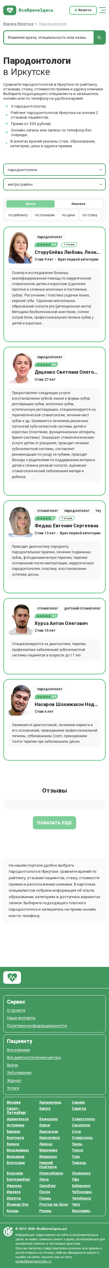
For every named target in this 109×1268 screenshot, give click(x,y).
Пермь (45, 1198)
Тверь (77, 1144)
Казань (13, 1211)
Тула (76, 1157)
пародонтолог (49, 237)
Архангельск (18, 1119)
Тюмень (79, 1163)
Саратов (79, 1109)
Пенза (44, 1192)
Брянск (13, 1144)
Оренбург (47, 1186)
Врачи (30, 204)
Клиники (78, 204)
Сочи (76, 1132)
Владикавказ (18, 1150)
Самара (78, 1102)
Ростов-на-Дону (53, 1204)
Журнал (14, 1080)
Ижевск (14, 1192)
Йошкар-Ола (17, 1204)
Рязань (45, 1211)
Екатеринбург (18, 1179)
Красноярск (49, 1138)
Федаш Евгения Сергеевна (66, 525)
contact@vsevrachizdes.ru (33, 1261)
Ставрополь (82, 1138)
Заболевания (19, 1072)
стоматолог (47, 511)
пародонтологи (22, 169)
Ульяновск (81, 1173)
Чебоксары (82, 1192)
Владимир (15, 1157)
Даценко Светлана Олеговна (68, 372)
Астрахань (15, 1125)
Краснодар (48, 1132)
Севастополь (83, 1119)
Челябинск (81, 1198)
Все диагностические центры (34, 1057)
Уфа (75, 1179)
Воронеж (15, 1173)
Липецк (45, 1144)
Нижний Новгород (48, 1165)
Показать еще (54, 823)
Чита (76, 1204)
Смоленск (81, 1125)
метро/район (20, 184)
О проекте (16, 1010)
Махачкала (48, 1150)
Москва (14, 1102)
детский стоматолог (82, 608)
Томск (77, 1150)
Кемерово (48, 1119)
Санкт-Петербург (16, 1111)
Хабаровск (81, 1186)
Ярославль (81, 1211)
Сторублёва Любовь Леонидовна (68, 252)
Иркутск (14, 1198)
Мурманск (48, 1157)
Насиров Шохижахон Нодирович (68, 704)
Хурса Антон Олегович (61, 623)
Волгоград (16, 1163)
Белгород (15, 1138)
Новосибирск (51, 1173)
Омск (44, 1179)
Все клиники (18, 1050)
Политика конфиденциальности (37, 1025)
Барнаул (13, 1132)
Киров (44, 1125)
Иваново (14, 1186)
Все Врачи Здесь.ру (12, 977)
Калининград (50, 1102)
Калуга (44, 1109)
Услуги (13, 1088)
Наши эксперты (21, 1018)
